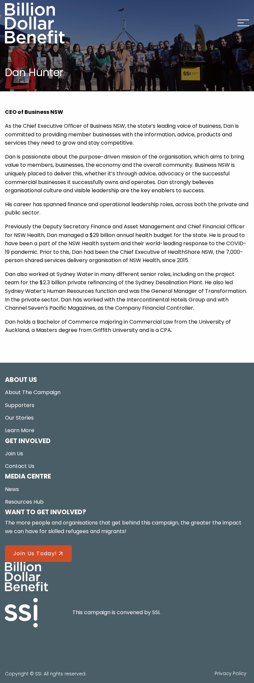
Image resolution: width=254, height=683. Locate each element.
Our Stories (19, 418)
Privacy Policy (230, 673)
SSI (155, 612)
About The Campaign (33, 392)
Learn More (19, 430)
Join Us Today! (35, 553)
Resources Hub (24, 502)
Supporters (19, 405)
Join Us (14, 453)
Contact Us (19, 466)
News (12, 489)
